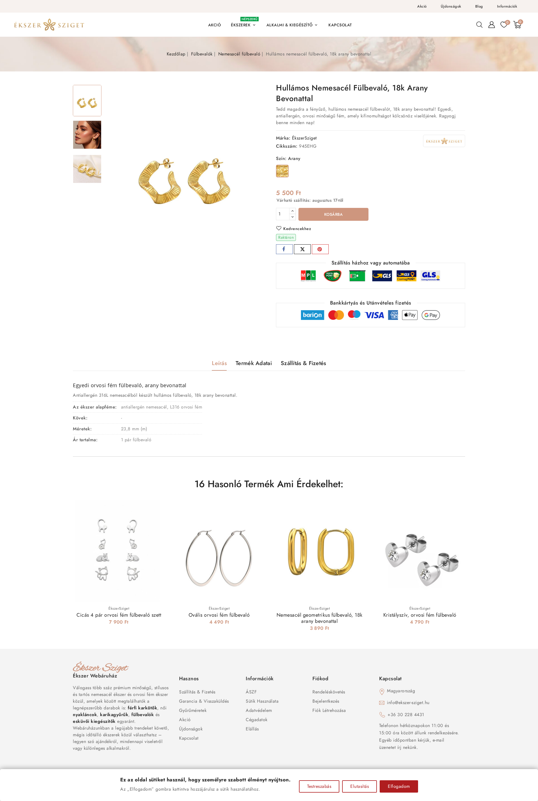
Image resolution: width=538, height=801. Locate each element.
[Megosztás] (284, 249)
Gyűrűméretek (193, 710)
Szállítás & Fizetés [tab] (303, 363)
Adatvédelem (259, 710)
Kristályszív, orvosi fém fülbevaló (419, 615)
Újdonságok (451, 6)
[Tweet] (302, 249)
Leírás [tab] (219, 363)
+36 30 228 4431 (406, 714)
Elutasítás (359, 786)
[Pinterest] (320, 249)
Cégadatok (257, 719)
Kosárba (333, 214)
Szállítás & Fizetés (197, 692)
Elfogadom (399, 786)
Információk (507, 6)
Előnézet (157, 510)
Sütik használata (262, 701)
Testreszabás (319, 786)
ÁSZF (251, 692)
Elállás (252, 729)
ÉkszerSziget (304, 138)
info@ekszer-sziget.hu (408, 702)
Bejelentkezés (325, 701)
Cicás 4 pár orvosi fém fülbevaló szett (118, 615)
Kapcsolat (189, 738)
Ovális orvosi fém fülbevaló (219, 615)
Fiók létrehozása (329, 710)
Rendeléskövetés (328, 692)
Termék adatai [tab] (254, 363)
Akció (422, 6)
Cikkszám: (287, 146)
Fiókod (320, 678)
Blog (479, 6)
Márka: (283, 138)
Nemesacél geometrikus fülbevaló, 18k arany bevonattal (320, 618)
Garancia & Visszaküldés (204, 701)
